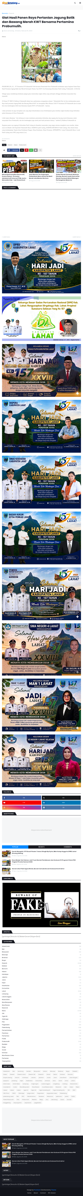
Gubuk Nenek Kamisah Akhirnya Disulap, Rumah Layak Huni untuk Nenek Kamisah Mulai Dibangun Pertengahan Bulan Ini (67, 177)
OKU (74, 1090)
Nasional (41, 1008)
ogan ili (26, 1090)
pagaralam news (52, 1093)
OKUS (13, 1093)
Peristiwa (41, 1033)
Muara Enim (41, 999)
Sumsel (69, 1099)
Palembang (41, 1027)
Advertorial (41, 946)
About (36, 1193)
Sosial (41, 1050)
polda (66, 1096)
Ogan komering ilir (44, 1090)
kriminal (41, 1053)
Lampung (41, 994)
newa (71, 1087)
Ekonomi (41, 969)
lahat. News (16, 1084)
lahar (66, 1081)
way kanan (28, 1103)
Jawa (41, 980)
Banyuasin (41, 952)
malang (65, 1084)
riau (47, 1099)
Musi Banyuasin (41, 1002)
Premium (37, 1190)
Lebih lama (76, 237)
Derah (55, 1074)
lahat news (6, 1084)
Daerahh (41, 1074)
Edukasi (41, 966)
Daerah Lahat (22, 1074)
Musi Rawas (41, 1005)
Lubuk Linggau (41, 997)
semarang (54, 1099)
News (15, 145)
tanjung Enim (41, 1061)
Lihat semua (77, 156)
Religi (41, 1047)
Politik (41, 1039)
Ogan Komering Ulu (59, 1090)
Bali (41, 949)
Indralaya (41, 974)
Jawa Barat (63, 1077)
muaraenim (6, 1087)
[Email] (36, 150)
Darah (48, 1074)
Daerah (11, 13)
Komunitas (41, 988)
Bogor (41, 960)
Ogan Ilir (41, 1016)
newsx (12, 1090)
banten (29, 1071)
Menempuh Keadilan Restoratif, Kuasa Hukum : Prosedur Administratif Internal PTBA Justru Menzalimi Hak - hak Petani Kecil (14, 177)
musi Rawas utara (41, 1055)
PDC (23, 1096)
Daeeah (75, 1071)
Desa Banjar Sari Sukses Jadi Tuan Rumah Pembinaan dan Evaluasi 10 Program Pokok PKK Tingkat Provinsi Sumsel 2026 (44, 861)
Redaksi (41, 1044)
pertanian (41, 1058)
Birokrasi (41, 958)
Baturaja (41, 955)
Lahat (41, 991)
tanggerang (7, 1103)
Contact (43, 1193)
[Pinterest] (26, 150)
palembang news (8, 1096)
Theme (53, 1190)
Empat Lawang (7, 1077)
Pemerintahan (41, 1030)
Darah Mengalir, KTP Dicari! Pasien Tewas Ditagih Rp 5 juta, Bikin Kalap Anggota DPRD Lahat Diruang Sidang (44, 852)
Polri (18, 1099)
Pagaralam (41, 1025)
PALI (41, 1022)
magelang (56, 1084)
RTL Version (52, 1193)
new (65, 1087)
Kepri (41, 983)
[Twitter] (22, 150)
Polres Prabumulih (8, 1099)
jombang (14, 1081)
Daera (5, 1074)
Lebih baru (6, 237)
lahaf (60, 1081)
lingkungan (34, 1084)
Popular (15, 847)
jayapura (6, 1081)
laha (54, 1081)
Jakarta (41, 977)
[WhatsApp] (31, 150)
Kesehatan (41, 985)
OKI (41, 1013)
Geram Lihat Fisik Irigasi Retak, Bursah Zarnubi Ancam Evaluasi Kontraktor (38, 869)
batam (45, 1071)
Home (29, 1193)
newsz (19, 1090)
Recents (41, 847)
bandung (20, 1071)
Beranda (5, 13)
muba (15, 1087)
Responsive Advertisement (41, 830)
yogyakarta (37, 1103)
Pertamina (41, 1036)
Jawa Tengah (73, 1077)
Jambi (48, 1077)
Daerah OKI (32, 1074)
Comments (68, 847)
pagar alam (30, 1093)
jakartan (41, 1077)
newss (5, 1090)
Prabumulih (22, 145)
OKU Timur (6, 1093)
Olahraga (41, 1019)
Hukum (41, 971)
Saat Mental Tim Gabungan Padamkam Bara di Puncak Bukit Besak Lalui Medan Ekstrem (40, 176)
